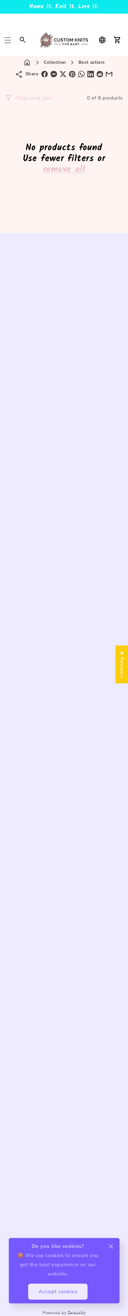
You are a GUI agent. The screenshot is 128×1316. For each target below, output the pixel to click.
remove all (64, 169)
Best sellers (92, 62)
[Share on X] (63, 74)
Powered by (63, 1312)
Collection (55, 62)
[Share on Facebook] (44, 74)
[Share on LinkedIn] (91, 74)
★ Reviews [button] (121, 664)
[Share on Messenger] (54, 74)
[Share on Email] (109, 74)
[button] (7, 40)
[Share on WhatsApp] (81, 74)
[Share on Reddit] (100, 74)
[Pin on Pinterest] (72, 74)
